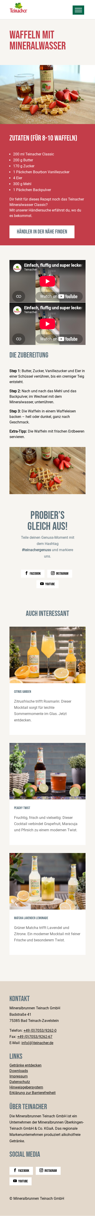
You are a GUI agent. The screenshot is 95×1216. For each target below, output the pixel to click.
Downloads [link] (18, 1071)
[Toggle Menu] (78, 10)
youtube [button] (50, 584)
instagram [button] (62, 573)
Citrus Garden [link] (47, 681)
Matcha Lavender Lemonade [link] (47, 904)
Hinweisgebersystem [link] (26, 1087)
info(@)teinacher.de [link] (37, 1043)
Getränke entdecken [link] (25, 1065)
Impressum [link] (18, 1076)
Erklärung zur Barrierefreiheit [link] (32, 1093)
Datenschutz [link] (19, 1082)
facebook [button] (35, 573)
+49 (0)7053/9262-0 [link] (40, 1030)
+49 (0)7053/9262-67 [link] (34, 1037)
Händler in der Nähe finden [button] (42, 231)
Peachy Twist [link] (47, 794)
